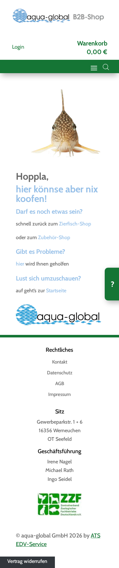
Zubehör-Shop (54, 237)
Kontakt (59, 362)
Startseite (56, 290)
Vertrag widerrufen (27, 561)
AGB (59, 383)
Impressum (59, 394)
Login (18, 47)
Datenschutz (59, 373)
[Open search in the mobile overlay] (106, 67)
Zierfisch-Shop (75, 224)
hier (20, 264)
